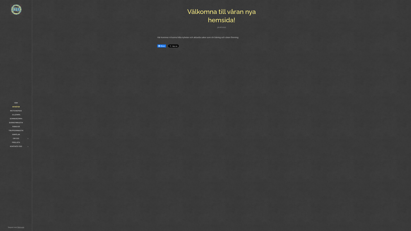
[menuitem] (16, 103)
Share (163, 46)
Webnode (20, 227)
